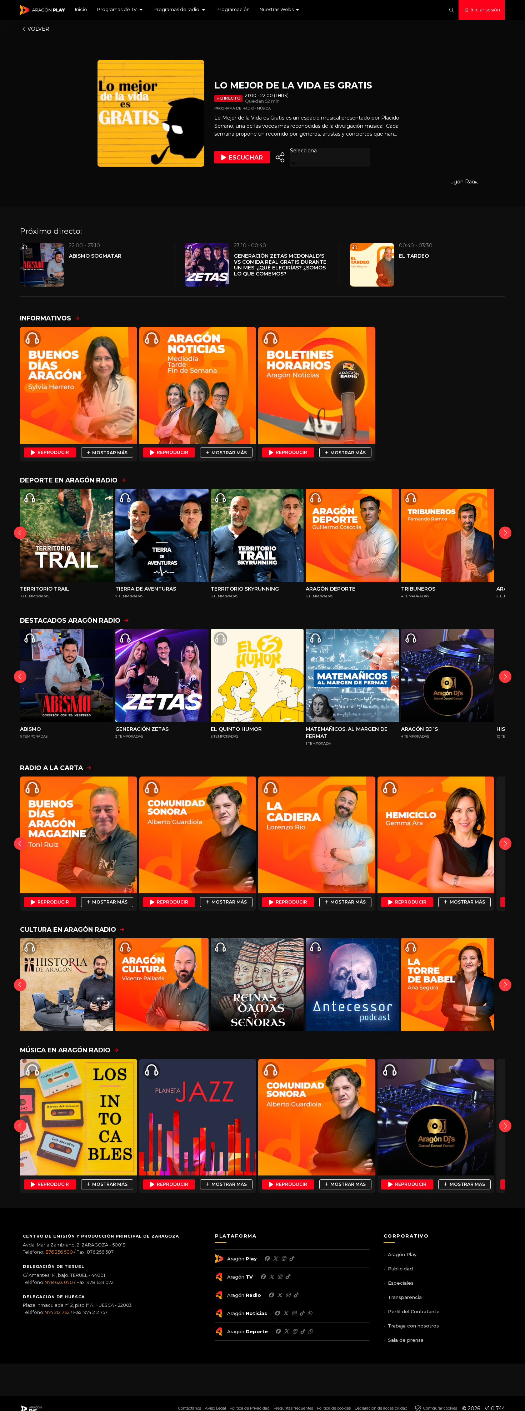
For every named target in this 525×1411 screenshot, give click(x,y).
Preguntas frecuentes (293, 1408)
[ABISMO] (66, 675)
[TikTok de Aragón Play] (291, 1258)
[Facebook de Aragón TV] (262, 1276)
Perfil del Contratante (414, 1311)
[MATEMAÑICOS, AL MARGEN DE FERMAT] (352, 675)
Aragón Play (402, 1254)
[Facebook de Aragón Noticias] (277, 1313)
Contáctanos (189, 1408)
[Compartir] (280, 157)
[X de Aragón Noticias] (285, 1313)
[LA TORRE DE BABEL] (447, 984)
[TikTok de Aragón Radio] (295, 1295)
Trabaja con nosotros (413, 1326)
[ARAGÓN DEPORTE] (352, 535)
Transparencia (405, 1297)
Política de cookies (334, 1408)
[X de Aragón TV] (271, 1276)
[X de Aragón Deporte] (286, 1331)
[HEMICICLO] (436, 835)
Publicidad (400, 1268)
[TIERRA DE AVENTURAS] (162, 535)
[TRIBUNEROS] (447, 535)
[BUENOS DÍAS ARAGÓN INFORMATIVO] (78, 385)
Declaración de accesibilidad (381, 1408)
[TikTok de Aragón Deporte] (302, 1331)
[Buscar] (451, 10)
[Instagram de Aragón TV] (279, 1276)
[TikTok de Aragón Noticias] (302, 1313)
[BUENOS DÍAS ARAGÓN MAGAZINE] (78, 835)
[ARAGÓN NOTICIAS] (197, 385)
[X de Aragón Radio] (279, 1295)
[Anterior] (20, 532)
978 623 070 (59, 1282)
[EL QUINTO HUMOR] (257, 675)
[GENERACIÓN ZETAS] (162, 675)
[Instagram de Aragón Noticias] (294, 1313)
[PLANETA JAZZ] (197, 1117)
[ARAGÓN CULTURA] (162, 984)
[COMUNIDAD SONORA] (197, 835)
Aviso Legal (215, 1408)
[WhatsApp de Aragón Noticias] (309, 1313)
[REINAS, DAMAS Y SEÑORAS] (257, 984)
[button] (120, 10)
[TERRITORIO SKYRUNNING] (257, 535)
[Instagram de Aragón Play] (283, 1258)
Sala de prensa (406, 1340)
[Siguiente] (505, 532)
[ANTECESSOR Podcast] (352, 984)
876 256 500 (59, 1252)
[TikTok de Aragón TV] (287, 1276)
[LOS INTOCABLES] (78, 1117)
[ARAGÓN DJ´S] (447, 675)
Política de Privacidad (250, 1408)
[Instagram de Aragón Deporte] (294, 1331)
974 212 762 (57, 1312)
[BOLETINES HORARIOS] (316, 385)
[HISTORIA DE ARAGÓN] (66, 984)
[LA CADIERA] (316, 835)
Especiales (401, 1283)
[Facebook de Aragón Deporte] (277, 1331)
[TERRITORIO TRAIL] (66, 535)
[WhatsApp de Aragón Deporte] (310, 1331)
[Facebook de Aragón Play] (266, 1258)
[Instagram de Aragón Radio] (288, 1295)
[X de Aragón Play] (275, 1258)
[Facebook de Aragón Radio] (271, 1295)
